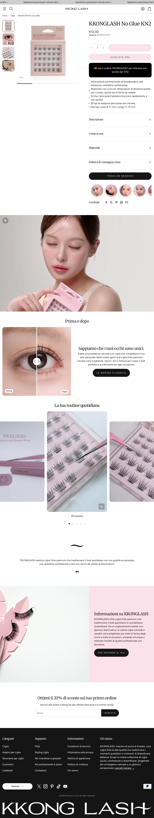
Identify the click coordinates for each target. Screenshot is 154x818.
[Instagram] (45, 786)
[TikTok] (59, 786)
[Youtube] (65, 786)
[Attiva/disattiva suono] (102, 506)
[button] (4, 9)
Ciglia (12, 16)
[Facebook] (106, 202)
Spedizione (92, 35)
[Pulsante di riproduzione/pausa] (5, 221)
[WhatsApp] (121, 202)
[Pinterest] (116, 202)
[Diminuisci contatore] (91, 47)
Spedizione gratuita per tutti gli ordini (37, 2)
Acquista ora (120, 57)
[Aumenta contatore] (103, 47)
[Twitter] (111, 202)
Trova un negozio (120, 176)
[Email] (126, 202)
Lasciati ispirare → (124, 768)
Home (4, 16)
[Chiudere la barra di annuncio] (151, 2)
